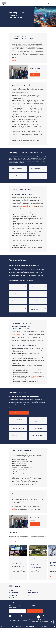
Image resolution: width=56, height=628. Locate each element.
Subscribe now (32, 611)
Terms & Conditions (12, 620)
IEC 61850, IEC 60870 (27, 206)
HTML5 (39, 358)
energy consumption (34, 376)
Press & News (13, 595)
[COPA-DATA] (4, 3)
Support (35, 3)
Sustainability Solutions (16, 28)
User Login (51, 3)
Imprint (19, 620)
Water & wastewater (30, 626)
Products (13, 3)
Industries (9, 3)
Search (53, 3)
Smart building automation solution (18, 412)
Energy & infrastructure (16, 626)
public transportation (16, 334)
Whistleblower (24, 620)
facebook (32, 616)
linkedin (10, 616)
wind (24, 219)
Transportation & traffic (43, 626)
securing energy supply (16, 199)
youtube (43, 616)
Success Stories (18, 3)
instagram (21, 616)
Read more (14, 60)
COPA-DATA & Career (25, 3)
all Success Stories (12, 541)
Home (4, 28)
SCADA (29, 350)
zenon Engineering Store (48, 3)
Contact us (34, 74)
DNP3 (34, 206)
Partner (32, 3)
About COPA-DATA (33, 592)
